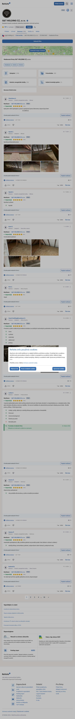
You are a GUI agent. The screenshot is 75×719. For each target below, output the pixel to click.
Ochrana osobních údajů (30, 363)
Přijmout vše (14, 368)
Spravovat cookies (59, 368)
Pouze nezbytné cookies (28, 368)
